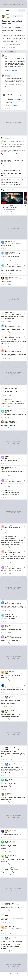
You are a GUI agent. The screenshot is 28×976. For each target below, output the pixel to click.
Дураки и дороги (14, 279)
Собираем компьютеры (15, 781)
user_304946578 (7, 160)
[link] (12, 203)
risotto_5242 (7, 179)
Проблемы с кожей (14, 254)
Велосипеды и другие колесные (14, 326)
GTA (10, 915)
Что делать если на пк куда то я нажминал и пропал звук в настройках (13, 146)
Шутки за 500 (13, 616)
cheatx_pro (6, 150)
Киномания (12, 422)
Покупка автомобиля (14, 337)
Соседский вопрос (14, 492)
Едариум (12, 170)
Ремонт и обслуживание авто (9, 17)
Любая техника (12, 388)
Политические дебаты (15, 749)
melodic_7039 (7, 141)
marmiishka (6, 170)
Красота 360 (12, 538)
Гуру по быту (13, 869)
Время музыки (14, 141)
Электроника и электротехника (17, 150)
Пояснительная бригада (14, 527)
